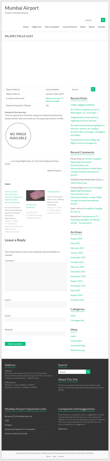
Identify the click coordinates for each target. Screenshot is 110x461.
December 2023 (78, 271)
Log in (73, 336)
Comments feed (78, 345)
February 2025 (77, 248)
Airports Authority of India (16, 433)
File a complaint (52, 26)
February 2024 (77, 267)
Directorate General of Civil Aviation (20, 429)
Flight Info (36, 26)
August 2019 (76, 295)
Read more (62, 429)
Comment (10, 260)
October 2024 (77, 262)
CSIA (7, 420)
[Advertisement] (55, 61)
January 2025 (77, 252)
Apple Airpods (55, 170)
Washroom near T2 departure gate (54, 99)
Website (9, 329)
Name (8, 300)
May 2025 (75, 243)
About (92, 26)
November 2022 (78, 285)
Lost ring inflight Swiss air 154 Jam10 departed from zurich (32, 162)
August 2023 (76, 281)
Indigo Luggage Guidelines (83, 104)
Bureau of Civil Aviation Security (18, 416)
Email (8, 315)
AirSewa (8, 425)
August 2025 (76, 238)
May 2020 (75, 290)
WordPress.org (78, 350)
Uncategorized (77, 320)
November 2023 (78, 276)
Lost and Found (70, 26)
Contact (61, 456)
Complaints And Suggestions (76, 409)
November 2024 (78, 257)
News (82, 26)
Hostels (101, 26)
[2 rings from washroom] (35, 195)
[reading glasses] (58, 202)
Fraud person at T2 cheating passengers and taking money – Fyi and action (85, 219)
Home (26, 26)
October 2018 (77, 299)
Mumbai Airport (22, 8)
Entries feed (76, 340)
